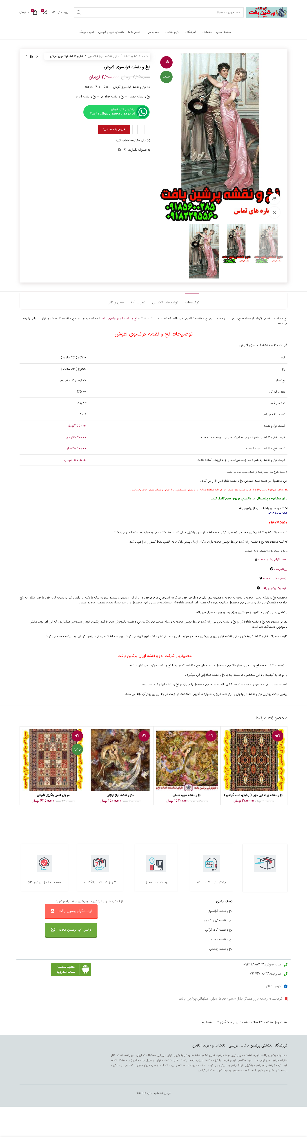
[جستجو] (79, 12)
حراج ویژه (281, 939)
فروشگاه (282, 929)
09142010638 (259, 973)
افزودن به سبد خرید (114, 129)
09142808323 (253, 964)
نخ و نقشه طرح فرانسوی (103, 56)
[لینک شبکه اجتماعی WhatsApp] (125, 150)
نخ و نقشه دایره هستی (187, 795)
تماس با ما (171, 911)
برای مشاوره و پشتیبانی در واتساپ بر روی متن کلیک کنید (249, 499)
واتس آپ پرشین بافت (75, 929)
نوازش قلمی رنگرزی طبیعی (53, 795)
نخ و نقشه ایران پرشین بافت (119, 318)
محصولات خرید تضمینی (272, 949)
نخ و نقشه (130, 56)
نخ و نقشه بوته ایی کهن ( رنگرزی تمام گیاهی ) (253, 795)
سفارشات (172, 920)
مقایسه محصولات (166, 939)
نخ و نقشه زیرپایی (221, 949)
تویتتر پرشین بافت (275, 578)
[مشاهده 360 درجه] (274, 198)
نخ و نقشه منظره (222, 939)
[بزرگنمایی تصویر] (274, 212)
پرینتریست (280, 569)
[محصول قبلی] (37, 56)
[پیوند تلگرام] (119, 150)
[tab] (192, 300)
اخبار (284, 920)
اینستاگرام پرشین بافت (272, 559)
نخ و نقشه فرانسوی (220, 911)
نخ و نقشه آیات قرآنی (219, 929)
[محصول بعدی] (26, 56)
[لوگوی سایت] (266, 12)
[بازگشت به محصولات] (31, 56)
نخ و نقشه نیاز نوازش (120, 795)
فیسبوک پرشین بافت (274, 588)
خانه (145, 56)
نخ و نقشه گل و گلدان (218, 920)
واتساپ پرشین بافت (165, 929)
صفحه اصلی (279, 911)
